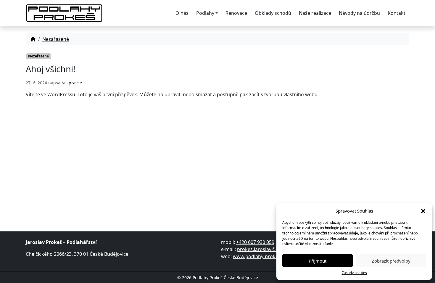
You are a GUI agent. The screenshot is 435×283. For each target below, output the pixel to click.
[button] (423, 211)
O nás (181, 13)
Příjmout (317, 261)
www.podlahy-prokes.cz (259, 256)
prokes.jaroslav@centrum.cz (269, 249)
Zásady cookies (354, 272)
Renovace (236, 13)
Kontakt (396, 13)
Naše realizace (315, 13)
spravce (74, 83)
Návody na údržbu (359, 13)
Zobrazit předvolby (391, 261)
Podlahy (205, 13)
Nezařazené (55, 39)
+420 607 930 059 (255, 242)
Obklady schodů (273, 13)
